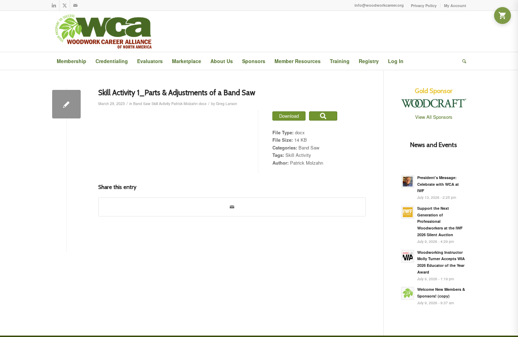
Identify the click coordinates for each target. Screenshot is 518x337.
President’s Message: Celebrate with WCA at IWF (438, 184)
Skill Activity (161, 103)
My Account (455, 5)
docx (202, 103)
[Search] (462, 61)
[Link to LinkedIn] (54, 5)
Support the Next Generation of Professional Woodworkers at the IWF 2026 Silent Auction (440, 221)
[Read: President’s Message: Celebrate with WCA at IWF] (407, 181)
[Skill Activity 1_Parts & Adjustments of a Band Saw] (66, 104)
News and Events (433, 145)
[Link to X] (65, 5)
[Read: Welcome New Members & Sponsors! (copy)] (407, 293)
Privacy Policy (424, 5)
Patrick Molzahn (184, 103)
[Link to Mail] (75, 5)
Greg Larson (226, 103)
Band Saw (141, 103)
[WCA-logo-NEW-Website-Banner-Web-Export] (105, 31)
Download (289, 115)
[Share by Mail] (232, 207)
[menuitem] (423, 5)
